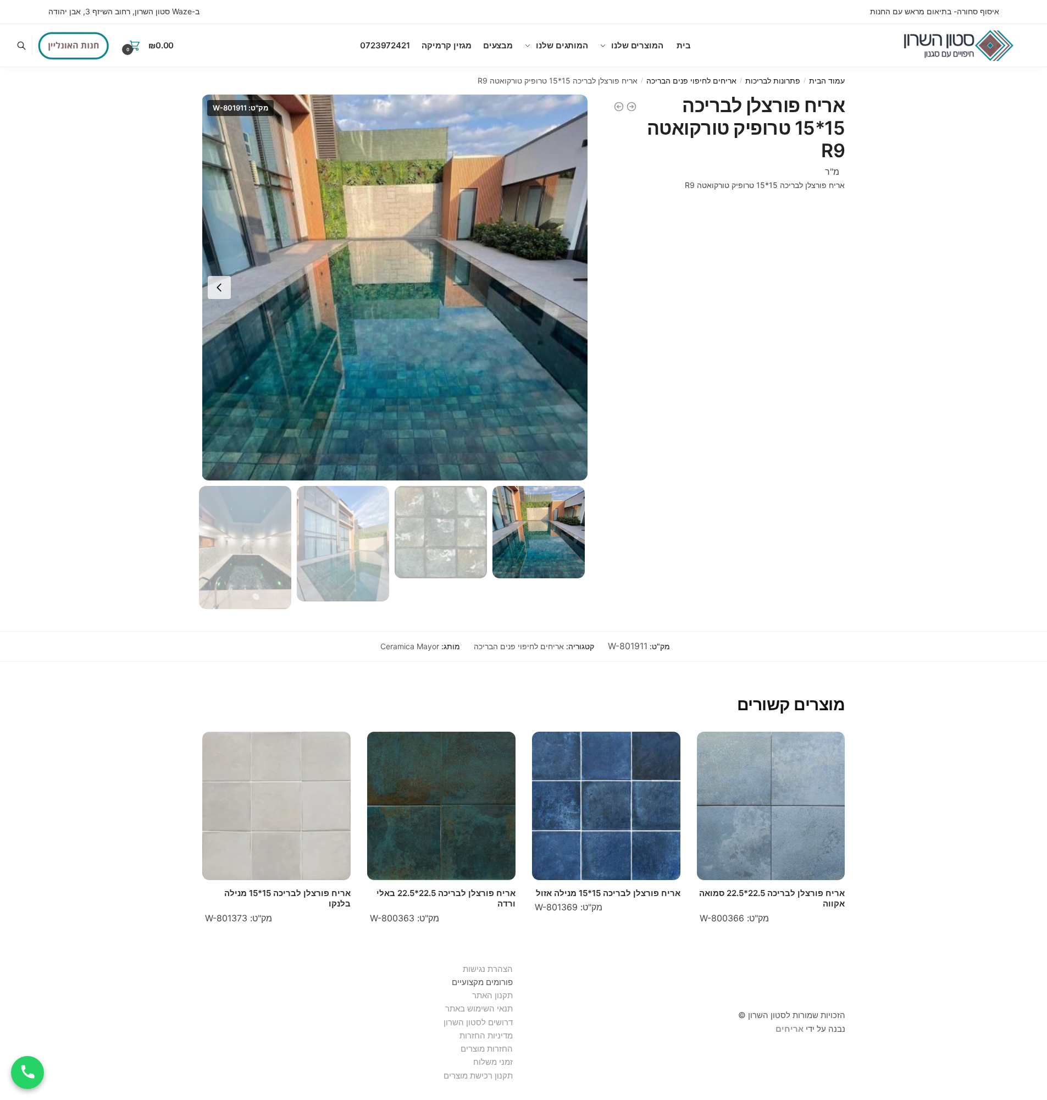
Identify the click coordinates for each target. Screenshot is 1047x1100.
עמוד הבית (827, 80)
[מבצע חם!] (73, 45)
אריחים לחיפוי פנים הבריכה (691, 80)
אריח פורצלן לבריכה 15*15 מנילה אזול (608, 893)
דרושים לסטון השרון (478, 1022)
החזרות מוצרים (485, 1048)
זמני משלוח (493, 1062)
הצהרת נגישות (488, 969)
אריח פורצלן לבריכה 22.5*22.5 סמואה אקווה (772, 898)
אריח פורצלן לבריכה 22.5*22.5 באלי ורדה (446, 898)
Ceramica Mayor (409, 646)
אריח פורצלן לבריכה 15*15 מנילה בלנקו (287, 898)
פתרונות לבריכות (772, 80)
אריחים (789, 1029)
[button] (219, 287)
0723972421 (385, 45)
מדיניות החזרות (486, 1035)
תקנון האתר (492, 995)
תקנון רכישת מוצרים (478, 1075)
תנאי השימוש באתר (479, 1008)
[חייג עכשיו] (27, 1072)
